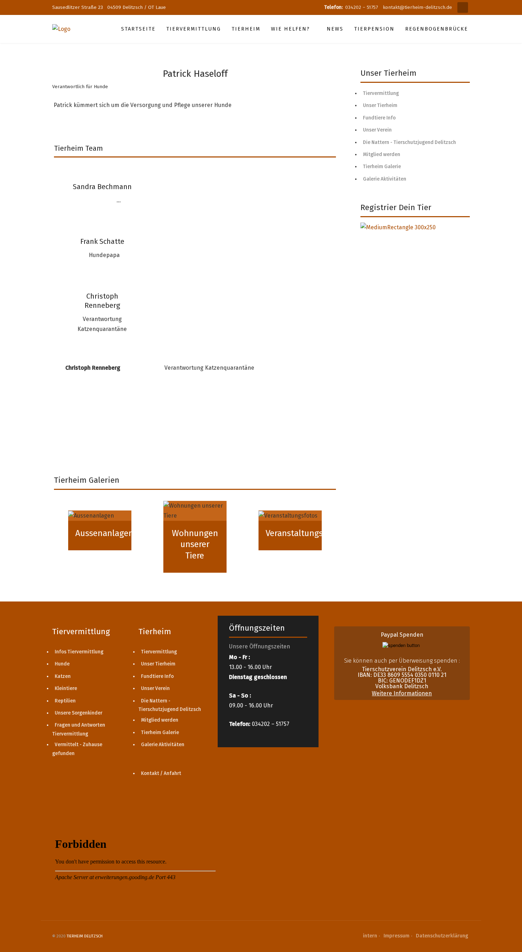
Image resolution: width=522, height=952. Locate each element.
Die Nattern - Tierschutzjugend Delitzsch (409, 142)
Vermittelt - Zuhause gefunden (77, 749)
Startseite (138, 29)
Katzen (63, 676)
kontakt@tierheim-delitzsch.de (417, 7)
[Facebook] (462, 7)
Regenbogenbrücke (436, 29)
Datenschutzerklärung (442, 936)
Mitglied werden (381, 154)
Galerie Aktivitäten (384, 179)
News (335, 29)
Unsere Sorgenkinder (78, 713)
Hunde (62, 664)
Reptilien (65, 701)
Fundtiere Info (379, 118)
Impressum (396, 936)
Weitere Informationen (402, 693)
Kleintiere (66, 688)
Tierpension (374, 29)
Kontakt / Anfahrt (161, 773)
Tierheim (246, 29)
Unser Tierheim (380, 105)
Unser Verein (377, 130)
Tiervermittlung (193, 29)
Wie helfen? (290, 29)
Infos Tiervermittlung (79, 652)
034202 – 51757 (362, 7)
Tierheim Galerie (382, 167)
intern (370, 936)
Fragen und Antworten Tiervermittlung (78, 729)
